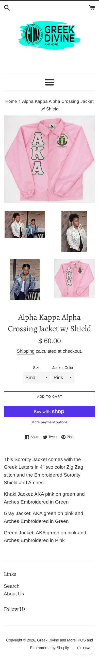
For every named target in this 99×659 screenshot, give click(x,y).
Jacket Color (62, 367)
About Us (14, 593)
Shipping (26, 351)
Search (12, 586)
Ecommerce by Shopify (49, 648)
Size (36, 367)
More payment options (49, 422)
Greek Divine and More (56, 640)
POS (82, 640)
